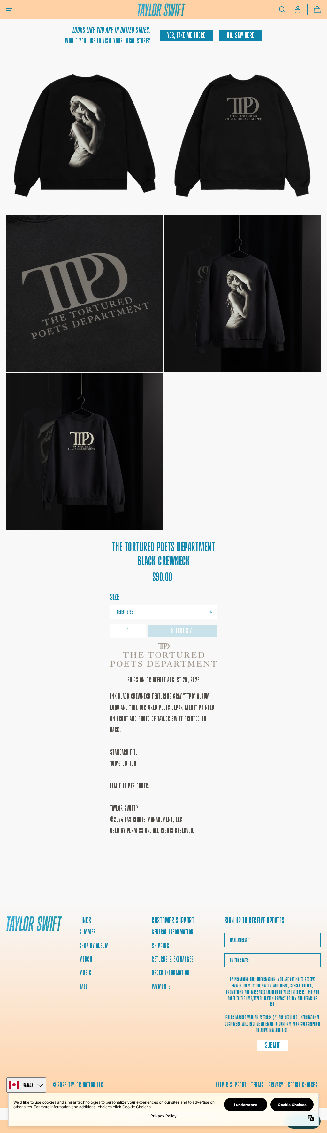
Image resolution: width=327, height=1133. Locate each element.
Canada (28, 1085)
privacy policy (286, 998)
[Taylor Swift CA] (34, 924)
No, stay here (240, 35)
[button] (9, 10)
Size (114, 597)
